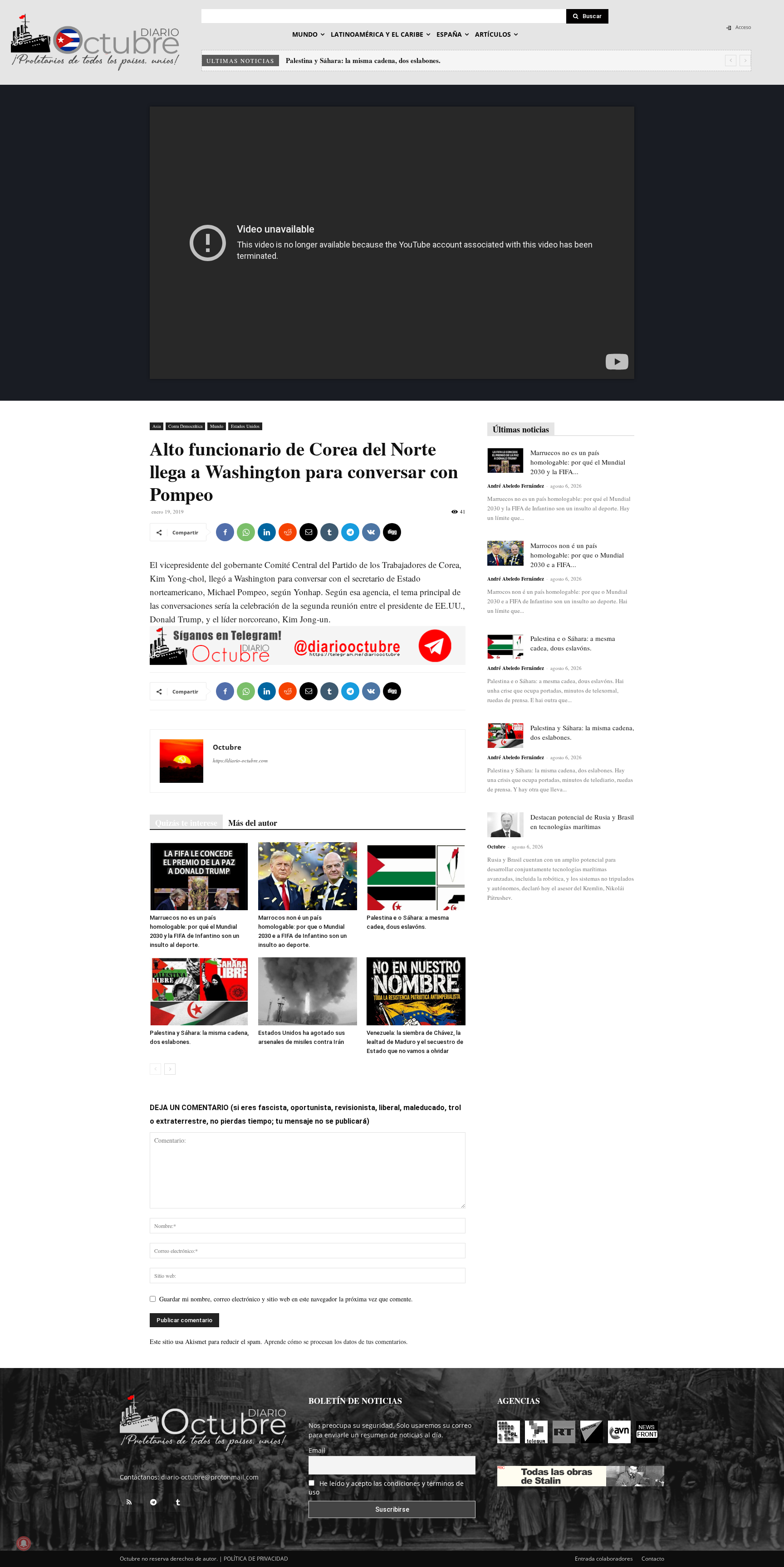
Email (317, 1450)
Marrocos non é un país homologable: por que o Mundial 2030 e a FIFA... (577, 555)
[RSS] (129, 1503)
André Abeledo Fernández (515, 486)
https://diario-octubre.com (240, 760)
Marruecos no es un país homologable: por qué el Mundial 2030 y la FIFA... (577, 462)
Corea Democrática (185, 426)
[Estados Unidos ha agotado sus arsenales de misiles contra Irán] (307, 991)
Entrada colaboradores (604, 1558)
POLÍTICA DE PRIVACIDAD (256, 1558)
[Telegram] (350, 532)
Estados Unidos (245, 426)
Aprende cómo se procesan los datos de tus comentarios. (336, 1341)
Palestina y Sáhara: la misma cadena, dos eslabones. (363, 60)
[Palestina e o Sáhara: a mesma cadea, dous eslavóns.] (416, 876)
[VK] (371, 532)
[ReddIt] (288, 532)
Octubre (227, 747)
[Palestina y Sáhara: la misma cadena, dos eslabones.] (199, 991)
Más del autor (252, 823)
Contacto (653, 1558)
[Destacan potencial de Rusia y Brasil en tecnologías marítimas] (505, 824)
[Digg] (392, 532)
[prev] (730, 60)
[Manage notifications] (23, 1543)
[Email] (308, 532)
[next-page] (170, 1069)
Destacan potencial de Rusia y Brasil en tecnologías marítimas (582, 821)
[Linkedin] (267, 532)
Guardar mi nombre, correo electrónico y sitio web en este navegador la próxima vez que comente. (286, 1299)
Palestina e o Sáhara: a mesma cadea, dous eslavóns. (572, 643)
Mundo (216, 426)
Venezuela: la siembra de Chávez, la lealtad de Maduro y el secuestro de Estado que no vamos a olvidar (415, 1041)
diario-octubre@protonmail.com (210, 1477)
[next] (745, 60)
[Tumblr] (329, 532)
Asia (156, 426)
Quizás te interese (186, 823)
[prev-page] (155, 1069)
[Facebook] (225, 532)
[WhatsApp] (246, 532)
